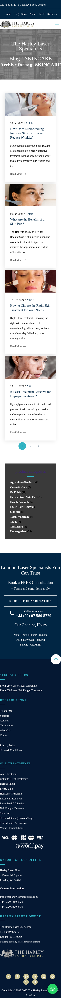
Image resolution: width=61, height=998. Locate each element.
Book (42, 14)
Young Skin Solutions (11, 828)
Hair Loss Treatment (11, 793)
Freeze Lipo (6, 788)
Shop (24, 14)
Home (7, 14)
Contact (4, 735)
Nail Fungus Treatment (12, 808)
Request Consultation (30, 601)
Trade (13, 521)
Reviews (52, 14)
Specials (4, 715)
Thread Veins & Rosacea (13, 823)
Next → (39, 446)
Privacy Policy (8, 745)
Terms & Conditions (11, 750)
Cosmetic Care (18, 487)
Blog (16, 14)
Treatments (16, 526)
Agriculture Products (22, 482)
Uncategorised (18, 531)
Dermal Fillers (7, 783)
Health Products (19, 502)
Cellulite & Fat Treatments (14, 778)
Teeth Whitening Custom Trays (16, 818)
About (32, 14)
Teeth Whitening (19, 516)
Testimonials (6, 725)
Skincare (15, 511)
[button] (52, 989)
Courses (4, 720)
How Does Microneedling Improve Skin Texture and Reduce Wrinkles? (27, 133)
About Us (5, 730)
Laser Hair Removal (22, 506)
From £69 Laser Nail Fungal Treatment (21, 690)
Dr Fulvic (15, 492)
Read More (16, 174)
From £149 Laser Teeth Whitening (18, 685)
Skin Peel (5, 813)
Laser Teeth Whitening (12, 803)
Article (29, 123)
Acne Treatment (8, 774)
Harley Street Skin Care (24, 497)
